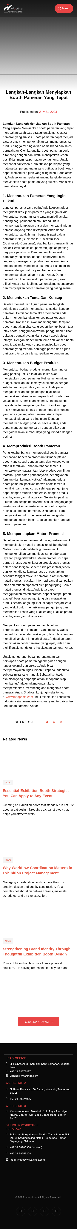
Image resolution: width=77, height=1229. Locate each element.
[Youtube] (56, 1211)
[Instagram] (20, 1211)
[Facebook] (32, 1211)
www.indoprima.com (19, 697)
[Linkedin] (44, 1211)
